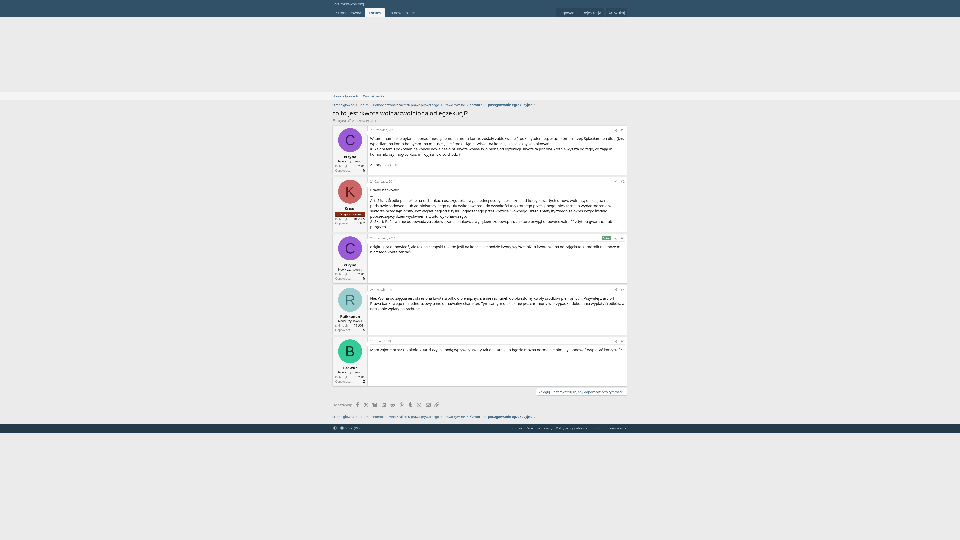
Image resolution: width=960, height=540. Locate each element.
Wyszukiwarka (373, 96)
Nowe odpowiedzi (345, 96)
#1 (623, 130)
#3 (623, 238)
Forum (375, 12)
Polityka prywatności (571, 428)
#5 (623, 341)
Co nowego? (399, 12)
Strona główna (348, 12)
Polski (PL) (352, 428)
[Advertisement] (480, 55)
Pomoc (596, 428)
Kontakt (518, 428)
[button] (413, 13)
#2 (623, 182)
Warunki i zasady (540, 428)
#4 (623, 290)
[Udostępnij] (616, 130)
